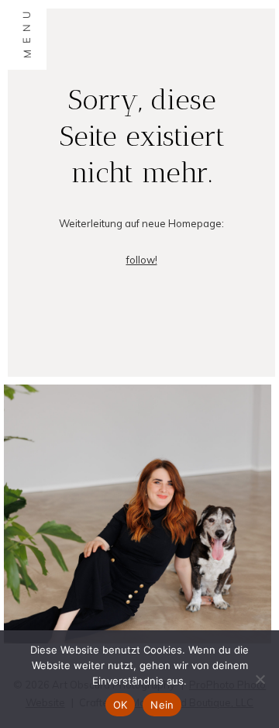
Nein (162, 705)
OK (120, 705)
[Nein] (259, 679)
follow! (141, 260)
